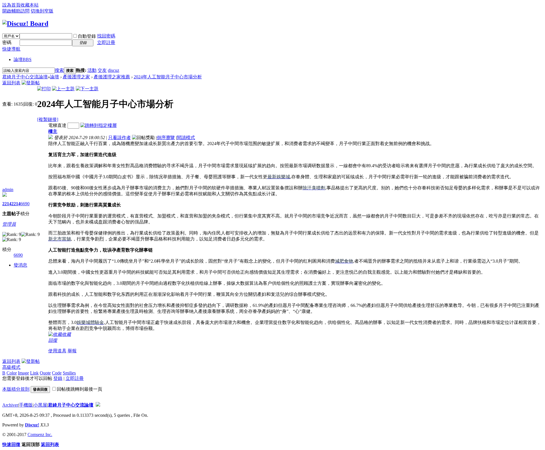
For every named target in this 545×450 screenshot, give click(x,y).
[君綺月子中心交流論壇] (25, 23)
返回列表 (11, 82)
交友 (102, 70)
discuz (113, 70)
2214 (6, 203)
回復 (52, 340)
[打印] (44, 88)
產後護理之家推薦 (112, 76)
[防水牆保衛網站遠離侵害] (98, 405)
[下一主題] (87, 88)
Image (23, 373)
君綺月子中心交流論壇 (25, 76)
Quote (45, 373)
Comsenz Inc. (40, 434)
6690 (25, 203)
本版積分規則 (16, 389)
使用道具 (57, 350)
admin (7, 189)
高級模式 (11, 367)
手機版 (26, 405)
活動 (92, 70)
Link (34, 373)
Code (57, 373)
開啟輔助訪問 (16, 11)
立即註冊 (106, 42)
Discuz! (32, 424)
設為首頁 (11, 5)
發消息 (20, 265)
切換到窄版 (42, 11)
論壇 (23, 59)
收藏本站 (29, 5)
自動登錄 (87, 36)
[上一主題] (63, 88)
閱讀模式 (186, 137)
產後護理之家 (76, 76)
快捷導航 (11, 49)
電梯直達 (57, 125)
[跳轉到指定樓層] (98, 125)
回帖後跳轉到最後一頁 (79, 389)
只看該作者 (119, 137)
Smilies (69, 373)
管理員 (9, 224)
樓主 (52, 131)
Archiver (10, 405)
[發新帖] (31, 82)
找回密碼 (106, 36)
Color (12, 373)
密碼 (6, 42)
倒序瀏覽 (166, 137)
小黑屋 (40, 405)
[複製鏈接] (47, 119)
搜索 (59, 70)
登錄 (57, 378)
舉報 (72, 350)
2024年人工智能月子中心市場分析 (168, 76)
